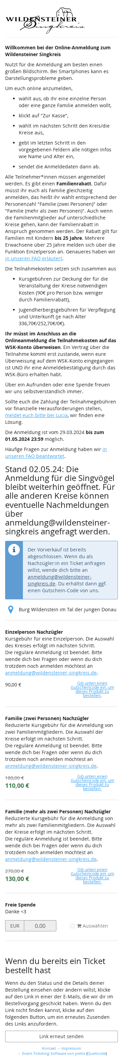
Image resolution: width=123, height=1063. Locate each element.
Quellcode (96, 1053)
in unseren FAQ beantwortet (56, 452)
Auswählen (94, 926)
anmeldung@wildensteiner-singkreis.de (51, 672)
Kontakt (49, 1048)
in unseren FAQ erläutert (33, 258)
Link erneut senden (61, 1036)
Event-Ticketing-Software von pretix (53, 1053)
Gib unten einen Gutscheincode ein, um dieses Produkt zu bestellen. (92, 689)
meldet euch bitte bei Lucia (36, 415)
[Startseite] (45, 20)
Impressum (71, 1048)
